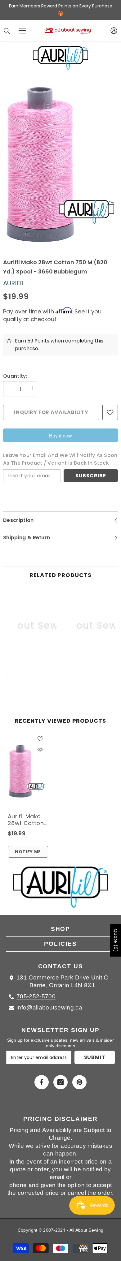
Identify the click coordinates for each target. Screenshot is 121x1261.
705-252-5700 (36, 996)
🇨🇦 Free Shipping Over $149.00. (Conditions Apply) (67, 10)
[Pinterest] (79, 1082)
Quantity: (15, 376)
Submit (94, 1057)
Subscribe (90, 475)
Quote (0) (116, 940)
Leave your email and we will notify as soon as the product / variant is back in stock (60, 459)
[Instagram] (60, 1082)
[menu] (22, 30)
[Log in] (114, 31)
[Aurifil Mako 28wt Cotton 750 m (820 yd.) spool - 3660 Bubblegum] (27, 771)
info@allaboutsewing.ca (49, 1007)
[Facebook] (41, 1082)
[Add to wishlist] (110, 412)
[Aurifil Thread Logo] (60, 891)
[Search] (7, 31)
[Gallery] (60, 164)
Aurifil (13, 283)
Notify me (28, 852)
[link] (31, 674)
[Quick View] (40, 749)
